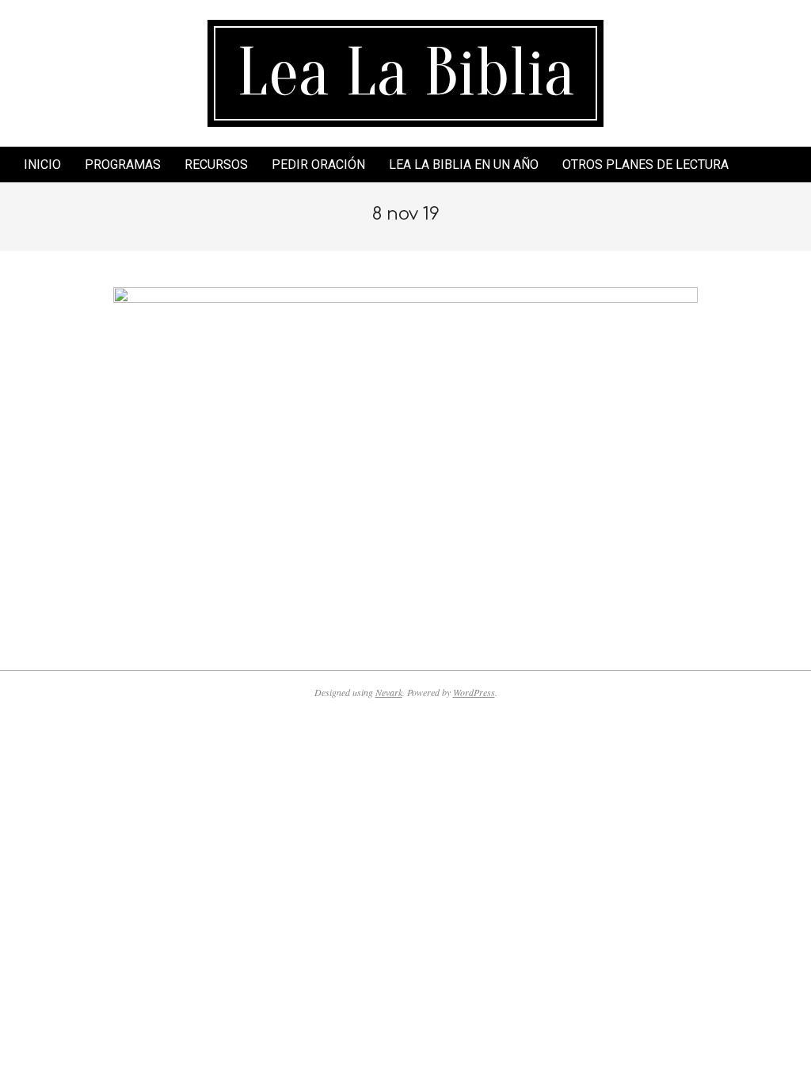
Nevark (388, 692)
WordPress (474, 692)
